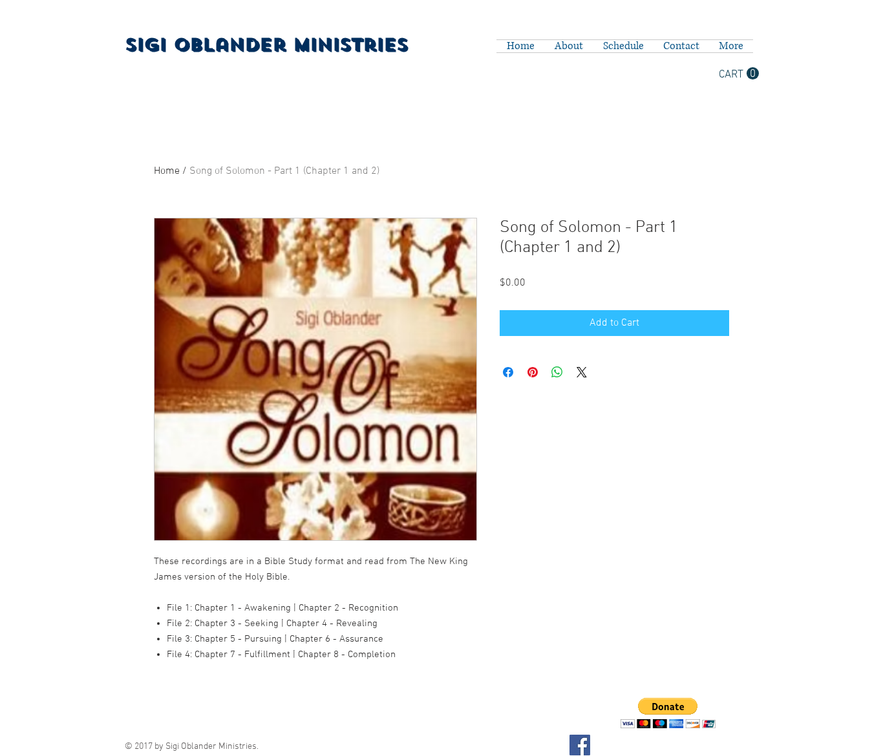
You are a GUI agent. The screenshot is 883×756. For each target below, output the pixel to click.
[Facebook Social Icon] (579, 745)
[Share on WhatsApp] (557, 372)
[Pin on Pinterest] (532, 372)
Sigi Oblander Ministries (266, 45)
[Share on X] (582, 372)
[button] (739, 73)
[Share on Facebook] (508, 372)
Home (167, 171)
